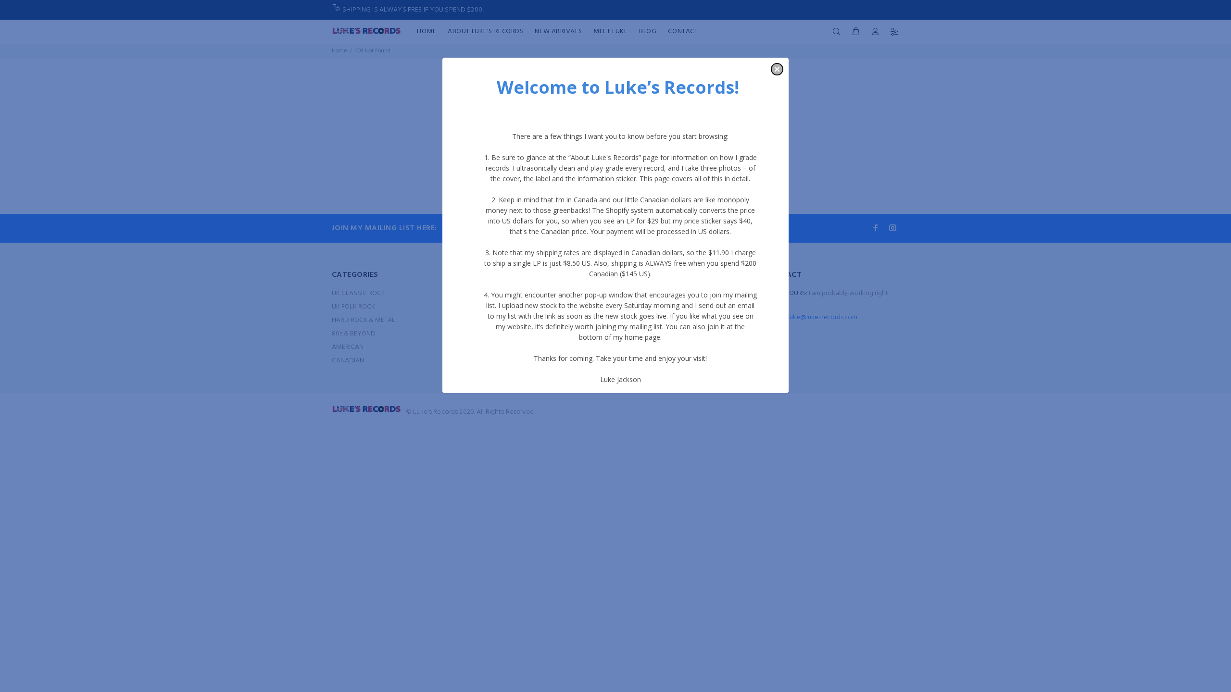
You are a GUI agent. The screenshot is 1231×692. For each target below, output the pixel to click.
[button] (777, 69)
